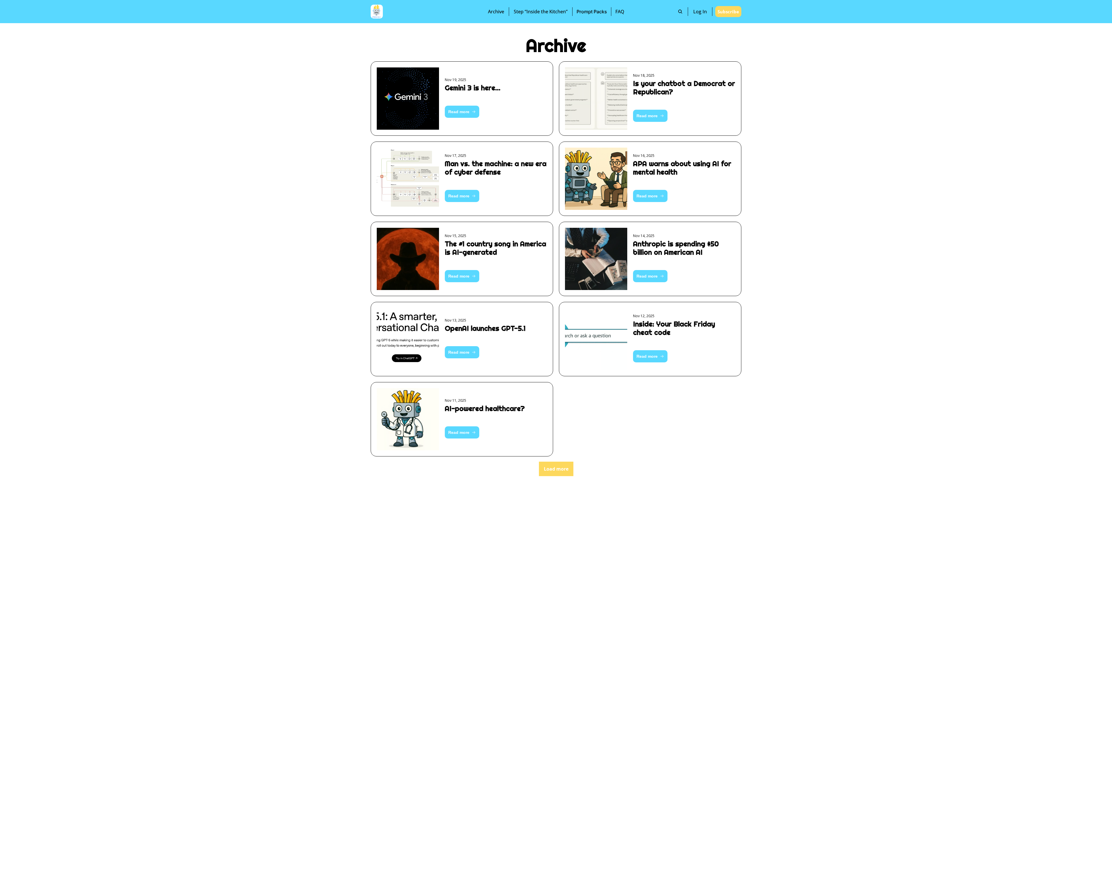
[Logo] (377, 12)
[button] (462, 112)
